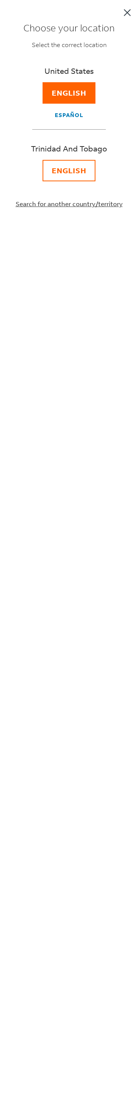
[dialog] (69, 548)
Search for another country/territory (69, 204)
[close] (127, 13)
